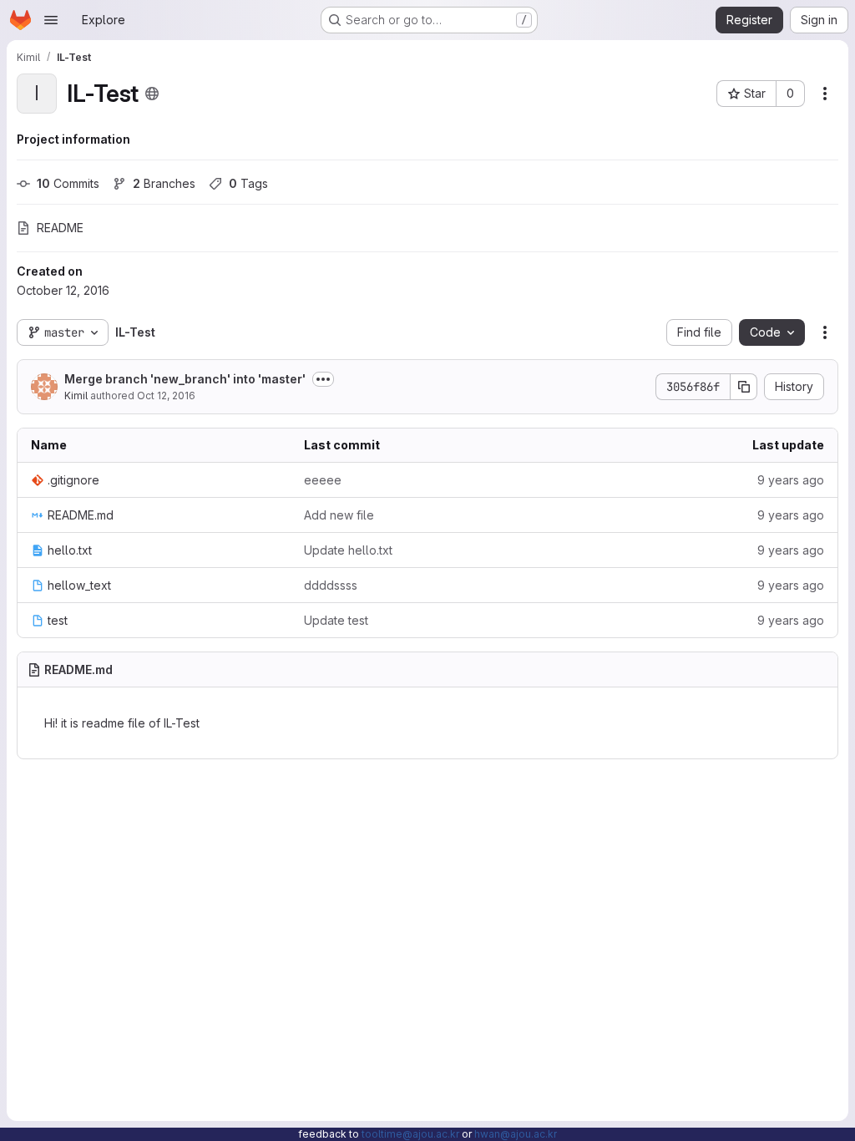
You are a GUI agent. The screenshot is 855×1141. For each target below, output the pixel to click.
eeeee (322, 480)
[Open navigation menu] (51, 20)
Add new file (339, 515)
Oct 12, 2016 (166, 395)
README (60, 228)
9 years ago (790, 480)
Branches (164, 183)
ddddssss (330, 585)
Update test (336, 620)
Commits (68, 183)
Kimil (76, 395)
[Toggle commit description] (323, 379)
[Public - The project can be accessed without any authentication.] (152, 93)
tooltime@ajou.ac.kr (410, 1134)
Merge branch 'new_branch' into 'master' (185, 379)
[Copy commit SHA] (744, 386)
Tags (248, 183)
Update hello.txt (348, 550)
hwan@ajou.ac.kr (515, 1134)
